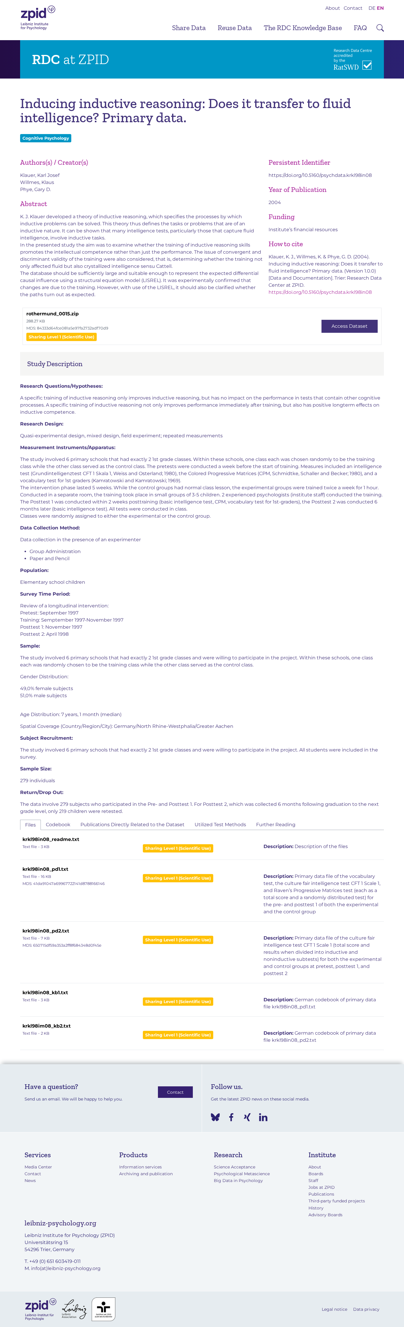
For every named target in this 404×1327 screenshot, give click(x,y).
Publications (321, 1194)
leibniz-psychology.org (60, 1223)
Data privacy (366, 1309)
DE (372, 8)
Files (30, 825)
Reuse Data (235, 27)
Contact (353, 8)
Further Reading (275, 824)
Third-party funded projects (336, 1201)
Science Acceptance (234, 1167)
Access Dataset (350, 326)
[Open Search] (380, 28)
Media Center (38, 1167)
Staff (313, 1180)
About (332, 8)
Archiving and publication (146, 1173)
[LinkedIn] (263, 1117)
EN (380, 8)
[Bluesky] (215, 1117)
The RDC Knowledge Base (303, 27)
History (316, 1208)
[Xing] (247, 1117)
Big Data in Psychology (238, 1180)
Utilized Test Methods (220, 824)
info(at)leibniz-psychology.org (66, 1268)
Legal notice (334, 1309)
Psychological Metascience (242, 1173)
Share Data (189, 27)
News (30, 1180)
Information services (140, 1167)
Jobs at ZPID (321, 1187)
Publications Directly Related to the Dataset (132, 824)
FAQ (360, 27)
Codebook (58, 824)
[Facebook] (231, 1117)
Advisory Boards (325, 1214)
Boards (315, 1173)
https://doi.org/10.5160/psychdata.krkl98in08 (320, 175)
